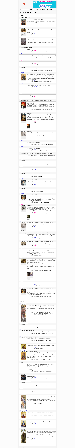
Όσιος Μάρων (22, 72)
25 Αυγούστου (36, 1)
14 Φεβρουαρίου (23, 28)
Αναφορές (47, 9)
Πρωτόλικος (22, 83)
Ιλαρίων (35, 423)
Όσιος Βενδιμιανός (23, 27)
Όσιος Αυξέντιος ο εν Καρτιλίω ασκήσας (25, 410)
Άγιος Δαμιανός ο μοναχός (23, 303)
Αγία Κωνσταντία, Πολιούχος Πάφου (44, 1)
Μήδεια (21, 240)
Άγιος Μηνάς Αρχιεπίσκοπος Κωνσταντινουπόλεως (45, 6)
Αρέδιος (51, 1)
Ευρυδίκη (22, 204)
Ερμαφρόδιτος (22, 193)
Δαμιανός (35, 311)
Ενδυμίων (22, 178)
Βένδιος (35, 33)
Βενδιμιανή (22, 388)
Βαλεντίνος (35, 377)
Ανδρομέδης (22, 146)
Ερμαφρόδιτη (22, 187)
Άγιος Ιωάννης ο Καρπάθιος (43, 5)
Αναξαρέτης (22, 140)
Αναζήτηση (40, 9)
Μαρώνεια (22, 66)
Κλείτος (35, 237)
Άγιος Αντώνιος (22, 329)
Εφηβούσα (22, 60)
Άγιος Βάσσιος (22, 336)
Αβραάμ (35, 402)
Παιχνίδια (43, 9)
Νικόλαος (35, 358)
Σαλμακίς (21, 287)
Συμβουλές (50, 9)
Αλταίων (21, 99)
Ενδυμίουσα (22, 172)
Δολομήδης (22, 166)
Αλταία (21, 93)
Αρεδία (49, 1)
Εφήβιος (21, 53)
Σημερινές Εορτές (32, 9)
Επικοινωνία (27, 447)
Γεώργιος (35, 347)
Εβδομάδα (36, 9)
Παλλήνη (35, 254)
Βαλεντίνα (35, 50)
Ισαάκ (34, 438)
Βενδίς (34, 391)
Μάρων (35, 80)
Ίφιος (34, 226)
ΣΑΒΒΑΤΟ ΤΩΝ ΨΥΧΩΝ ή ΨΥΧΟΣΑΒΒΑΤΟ (25, 17)
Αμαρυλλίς (35, 121)
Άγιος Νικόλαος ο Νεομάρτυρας (24, 350)
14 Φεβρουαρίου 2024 (30, 12)
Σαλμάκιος (35, 284)
